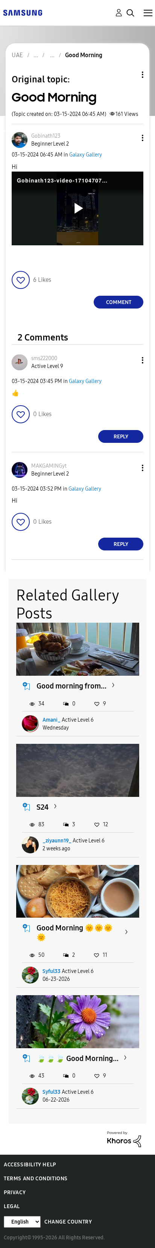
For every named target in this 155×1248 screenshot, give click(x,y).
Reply (121, 436)
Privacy (15, 1192)
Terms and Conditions (36, 1178)
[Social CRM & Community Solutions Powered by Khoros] (124, 1138)
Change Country (68, 1222)
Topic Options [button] (129, 75)
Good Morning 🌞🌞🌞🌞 (74, 932)
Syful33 (52, 971)
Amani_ (52, 720)
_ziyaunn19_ (57, 841)
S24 (42, 807)
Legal (12, 1206)
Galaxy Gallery (85, 155)
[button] (130, 138)
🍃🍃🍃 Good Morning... (77, 1058)
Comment (118, 302)
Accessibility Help (30, 1164)
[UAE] (22, 12)
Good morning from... (71, 685)
